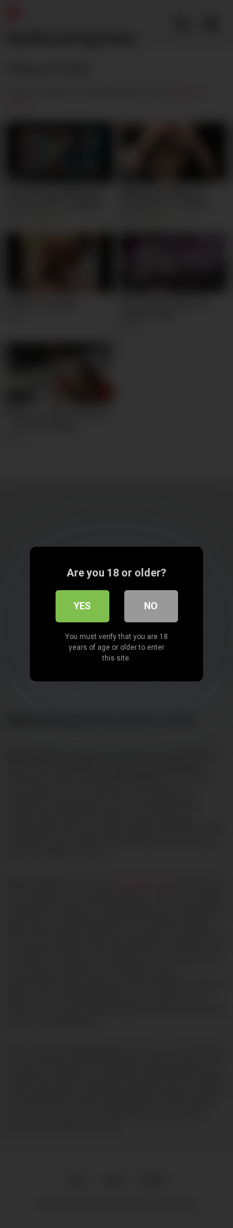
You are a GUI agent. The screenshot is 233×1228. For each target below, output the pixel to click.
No (151, 606)
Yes (82, 606)
